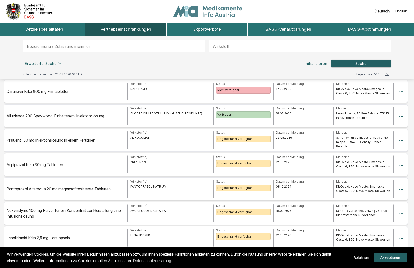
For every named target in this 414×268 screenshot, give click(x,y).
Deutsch (382, 11)
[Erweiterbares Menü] (401, 91)
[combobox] (114, 46)
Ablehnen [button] (361, 258)
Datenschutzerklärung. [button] (152, 260)
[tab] (44, 29)
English (401, 11)
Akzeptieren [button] (390, 258)
